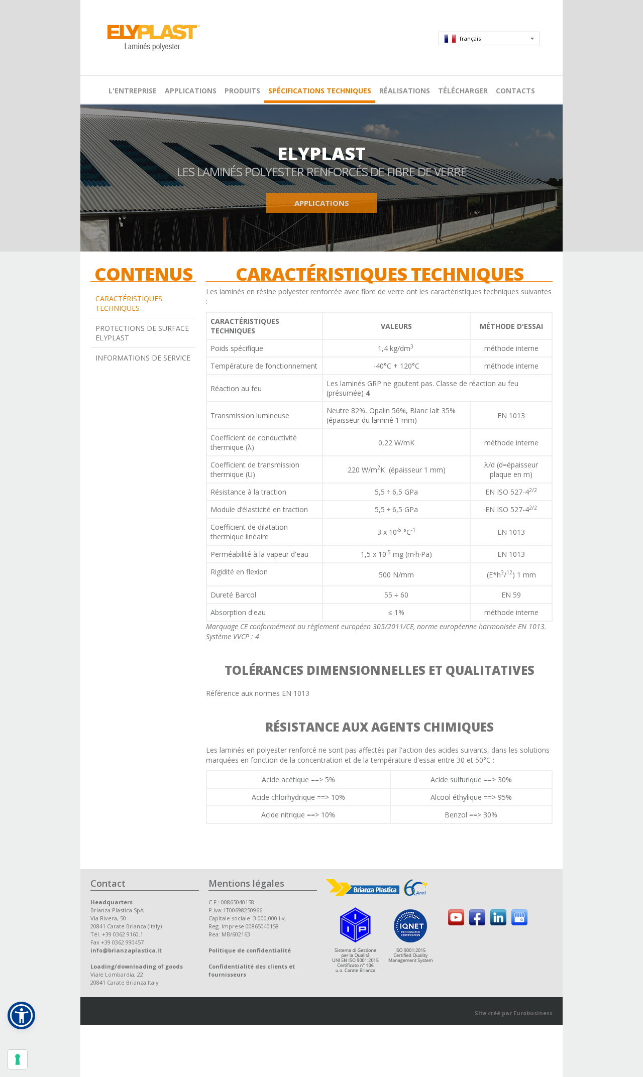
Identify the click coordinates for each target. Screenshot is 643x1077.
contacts (515, 90)
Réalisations (404, 90)
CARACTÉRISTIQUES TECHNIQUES (128, 303)
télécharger (463, 90)
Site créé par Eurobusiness (514, 1013)
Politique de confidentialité (249, 950)
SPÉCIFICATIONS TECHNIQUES (319, 90)
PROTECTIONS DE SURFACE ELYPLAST (142, 332)
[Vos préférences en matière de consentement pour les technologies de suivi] (17, 1059)
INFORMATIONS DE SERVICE (142, 358)
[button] (21, 1015)
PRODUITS (242, 90)
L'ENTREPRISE (133, 90)
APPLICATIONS (191, 90)
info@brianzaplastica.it (126, 950)
